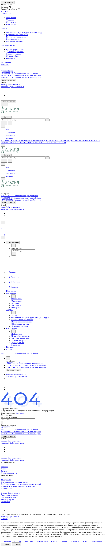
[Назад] (13, 245)
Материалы (6, 480)
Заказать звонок (8, 80)
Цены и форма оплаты (10, 493)
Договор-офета (7, 499)
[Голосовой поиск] (4, 123)
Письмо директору (9, 473)
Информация (6, 488)
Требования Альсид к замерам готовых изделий (21, 484)
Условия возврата (8, 497)
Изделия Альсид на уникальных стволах (18, 486)
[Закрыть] (3, 237)
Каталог (4, 467)
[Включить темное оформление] (4, 104)
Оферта (4, 519)
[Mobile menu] (3, 178)
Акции (3, 469)
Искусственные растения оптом (14, 482)
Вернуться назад (8, 413)
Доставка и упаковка (9, 495)
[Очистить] (48, 120)
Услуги (4, 471)
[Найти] (10, 123)
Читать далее (58, 530)
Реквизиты (5, 502)
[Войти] (2, 226)
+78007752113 (7, 71)
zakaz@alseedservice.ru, (11, 84)
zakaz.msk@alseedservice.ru (12, 87)
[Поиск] (3, 222)
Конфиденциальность (10, 516)
